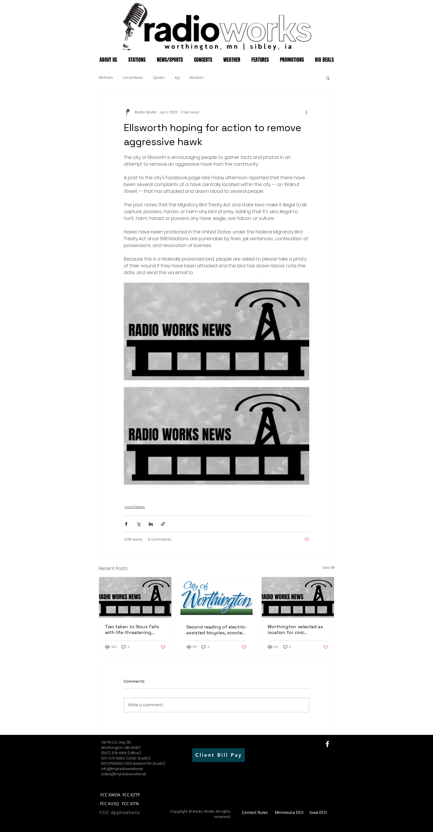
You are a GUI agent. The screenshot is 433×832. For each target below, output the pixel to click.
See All (328, 567)
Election (196, 77)
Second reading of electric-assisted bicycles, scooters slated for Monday (216, 629)
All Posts (106, 77)
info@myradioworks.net (122, 768)
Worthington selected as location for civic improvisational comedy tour (295, 629)
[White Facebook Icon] (327, 744)
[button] (328, 78)
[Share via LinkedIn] (150, 524)
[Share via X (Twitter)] (138, 524)
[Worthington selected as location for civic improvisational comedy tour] (298, 597)
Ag (177, 77)
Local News (133, 77)
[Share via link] (163, 524)
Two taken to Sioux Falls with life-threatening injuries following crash (132, 629)
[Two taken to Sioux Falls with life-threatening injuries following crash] (135, 597)
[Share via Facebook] (126, 524)
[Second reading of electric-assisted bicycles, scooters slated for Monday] (216, 597)
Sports (159, 77)
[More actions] (306, 112)
